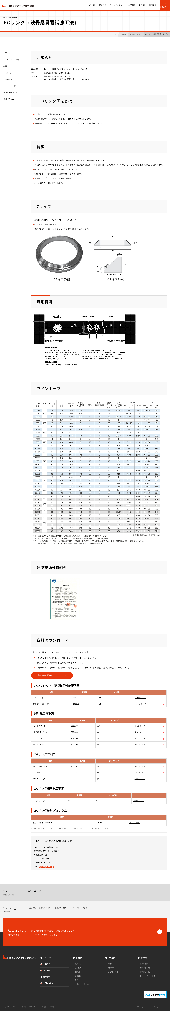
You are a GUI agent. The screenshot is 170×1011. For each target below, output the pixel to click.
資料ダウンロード (10, 99)
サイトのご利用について (30, 1007)
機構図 (77, 972)
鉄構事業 (111, 968)
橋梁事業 (111, 964)
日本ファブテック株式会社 (18, 5)
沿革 (76, 980)
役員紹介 (78, 976)
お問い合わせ (48, 983)
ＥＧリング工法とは (11, 60)
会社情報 (92, 5)
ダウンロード (140, 698)
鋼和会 (52, 1007)
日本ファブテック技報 (79, 908)
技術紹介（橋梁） (61, 908)
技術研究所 (32, 908)
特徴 (5, 66)
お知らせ (6, 53)
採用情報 (152, 5)
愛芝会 (44, 1007)
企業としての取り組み (82, 984)
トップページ (48, 958)
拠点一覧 (78, 964)
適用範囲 (8, 79)
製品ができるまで (117, 5)
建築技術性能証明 (10, 93)
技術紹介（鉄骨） (45, 908)
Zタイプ (8, 73)
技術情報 (142, 5)
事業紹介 (102, 5)
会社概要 (78, 968)
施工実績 (131, 5)
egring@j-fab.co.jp (46, 867)
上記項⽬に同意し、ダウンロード (52, 675)
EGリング (37, 891)
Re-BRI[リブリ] (113, 972)
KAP (29, 891)
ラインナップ (10, 86)
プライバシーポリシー (11, 1007)
